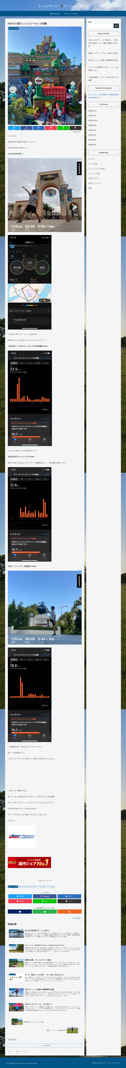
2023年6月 (92, 139)
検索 (89, 22)
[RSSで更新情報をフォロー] (70, 911)
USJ (32, 886)
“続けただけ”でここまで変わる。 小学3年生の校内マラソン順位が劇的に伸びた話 (103, 43)
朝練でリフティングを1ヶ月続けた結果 (103, 53)
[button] (75, 128)
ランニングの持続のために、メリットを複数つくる (103, 68)
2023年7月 (92, 135)
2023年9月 (92, 125)
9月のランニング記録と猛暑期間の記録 (103, 60)
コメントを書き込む (45, 1045)
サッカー (91, 159)
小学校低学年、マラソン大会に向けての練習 (103, 78)
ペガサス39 (39, 886)
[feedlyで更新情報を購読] (45, 911)
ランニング (47, 886)
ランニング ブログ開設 (97, 94)
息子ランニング (94, 183)
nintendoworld (24, 886)
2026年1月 (92, 110)
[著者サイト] (20, 911)
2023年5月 (92, 144)
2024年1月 (92, 115)
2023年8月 (92, 130)
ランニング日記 (14, 886)
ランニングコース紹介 (96, 168)
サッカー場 (92, 164)
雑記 (90, 188)
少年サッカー (93, 178)
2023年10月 (92, 120)
